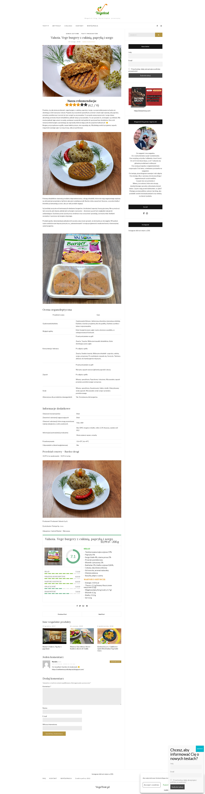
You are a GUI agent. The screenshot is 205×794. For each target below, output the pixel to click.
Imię (130, 52)
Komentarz (47, 686)
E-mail (45, 716)
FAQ (44, 778)
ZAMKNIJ (200, 749)
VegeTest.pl (102, 787)
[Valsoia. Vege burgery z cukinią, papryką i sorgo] (53, 556)
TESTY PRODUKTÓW (89, 33)
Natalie (54, 662)
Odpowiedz (115, 661)
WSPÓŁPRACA (92, 26)
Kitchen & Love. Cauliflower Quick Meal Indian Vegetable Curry (107, 649)
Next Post (102, 614)
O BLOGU (68, 26)
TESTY (45, 26)
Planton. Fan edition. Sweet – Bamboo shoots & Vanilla (80, 648)
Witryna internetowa (50, 724)
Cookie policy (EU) (82, 778)
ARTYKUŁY (56, 26)
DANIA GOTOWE (72, 33)
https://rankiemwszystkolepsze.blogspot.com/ (68, 669)
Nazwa (45, 708)
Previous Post (62, 614)
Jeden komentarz (88, 41)
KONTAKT (80, 26)
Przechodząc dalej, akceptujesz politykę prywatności (144, 70)
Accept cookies (151, 785)
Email (130, 60)
